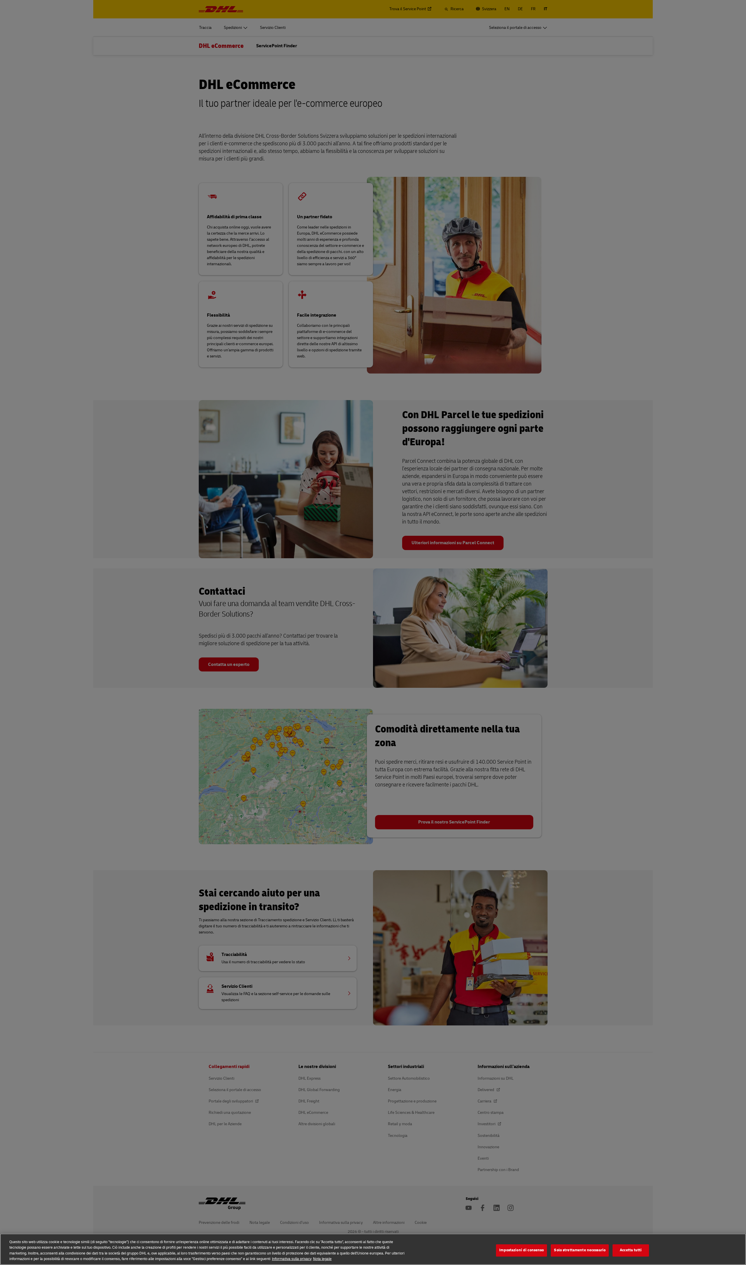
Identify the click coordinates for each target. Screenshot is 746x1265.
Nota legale (322, 1259)
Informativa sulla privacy (292, 1259)
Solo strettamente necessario (580, 1250)
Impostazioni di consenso (521, 1250)
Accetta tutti (631, 1250)
